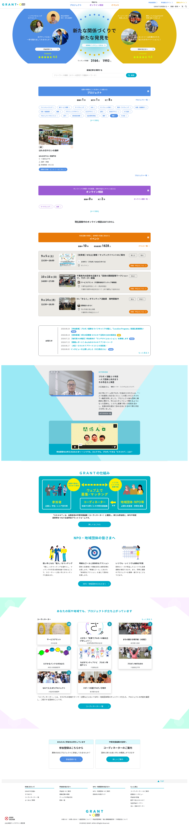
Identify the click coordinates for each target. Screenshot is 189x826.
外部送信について (122, 819)
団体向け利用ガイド (99, 794)
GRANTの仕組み (30, 791)
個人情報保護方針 (108, 819)
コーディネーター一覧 (32, 797)
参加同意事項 (97, 819)
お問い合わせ (73, 819)
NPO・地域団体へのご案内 (101, 791)
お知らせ (64, 819)
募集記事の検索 (64, 794)
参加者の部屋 (134, 797)
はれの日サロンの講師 (49, 150)
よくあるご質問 (30, 800)
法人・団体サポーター (137, 806)
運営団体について (85, 819)
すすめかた (28, 794)
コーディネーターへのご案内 (139, 791)
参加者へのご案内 (65, 791)
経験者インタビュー (136, 794)
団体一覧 (62, 800)
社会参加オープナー (136, 803)
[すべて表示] (94, 120)
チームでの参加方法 (66, 797)
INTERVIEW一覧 (105, 413)
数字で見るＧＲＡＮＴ (137, 800)
